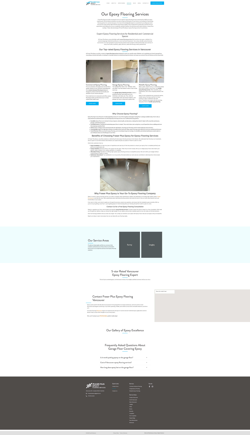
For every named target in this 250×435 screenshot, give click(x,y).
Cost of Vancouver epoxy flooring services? (116, 362)
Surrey (130, 408)
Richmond (131, 422)
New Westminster (133, 420)
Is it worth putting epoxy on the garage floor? (116, 357)
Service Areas (121, 3)
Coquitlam (131, 413)
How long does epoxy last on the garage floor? (117, 367)
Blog (134, 3)
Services (129, 3)
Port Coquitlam (132, 415)
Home (108, 3)
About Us (113, 3)
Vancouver (99, 310)
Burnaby (131, 411)
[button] (125, 357)
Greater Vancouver (133, 397)
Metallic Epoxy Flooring (134, 390)
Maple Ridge (132, 418)
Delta (130, 406)
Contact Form (115, 386)
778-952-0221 (103, 316)
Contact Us (146, 3)
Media (139, 3)
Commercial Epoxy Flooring (135, 386)
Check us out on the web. (118, 405)
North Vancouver (133, 399)
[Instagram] (152, 386)
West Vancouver (133, 402)
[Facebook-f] (149, 386)
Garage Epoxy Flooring (134, 388)
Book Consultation (157, 3)
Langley (131, 404)
